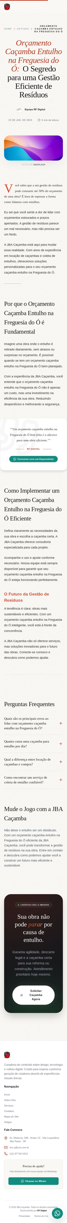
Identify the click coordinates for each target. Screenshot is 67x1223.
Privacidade (24, 1216)
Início (7, 1094)
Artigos (23, 29)
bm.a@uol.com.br (19, 1147)
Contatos (9, 1111)
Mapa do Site (11, 1116)
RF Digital (42, 1210)
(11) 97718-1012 (19, 1153)
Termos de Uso (41, 1216)
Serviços (8, 1105)
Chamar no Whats (35, 1181)
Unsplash (39, 164)
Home (8, 29)
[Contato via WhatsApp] (57, 1213)
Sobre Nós (10, 1100)
